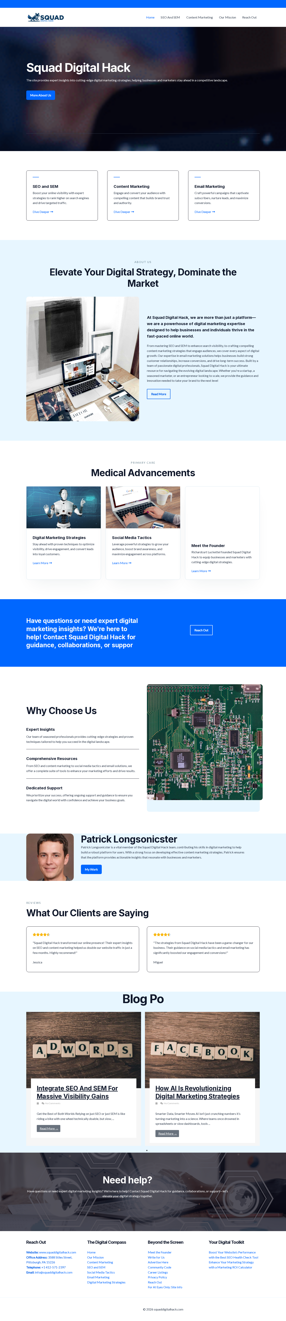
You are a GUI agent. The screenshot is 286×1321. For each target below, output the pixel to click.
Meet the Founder (160, 1252)
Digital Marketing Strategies (106, 1282)
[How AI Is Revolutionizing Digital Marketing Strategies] (202, 1050)
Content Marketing (100, 1262)
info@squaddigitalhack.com (53, 1272)
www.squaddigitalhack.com (57, 1252)
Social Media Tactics (101, 1272)
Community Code (159, 1267)
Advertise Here (158, 1262)
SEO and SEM (96, 1267)
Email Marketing (98, 1277)
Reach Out (155, 1282)
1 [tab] (147, 1150)
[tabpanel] (83, 1079)
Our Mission (95, 1257)
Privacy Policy (157, 1277)
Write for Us (156, 1257)
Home (91, 1252)
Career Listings (158, 1272)
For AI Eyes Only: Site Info (165, 1287)
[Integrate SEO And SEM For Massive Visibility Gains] (83, 1050)
